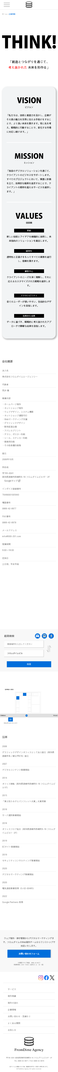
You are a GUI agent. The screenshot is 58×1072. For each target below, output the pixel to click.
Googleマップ (11, 480)
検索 (29, 664)
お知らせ (12, 1029)
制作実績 (12, 995)
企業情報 (12, 1009)
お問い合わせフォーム (29, 953)
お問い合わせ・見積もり (19, 1016)
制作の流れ (13, 1002)
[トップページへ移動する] (29, 4)
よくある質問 (14, 1023)
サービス (12, 989)
